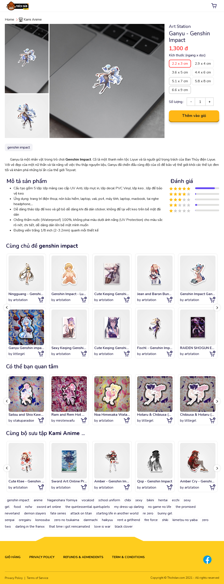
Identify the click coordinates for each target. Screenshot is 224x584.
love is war (102, 526)
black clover (124, 526)
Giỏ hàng (13, 557)
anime (38, 500)
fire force (151, 520)
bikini (150, 500)
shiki (165, 520)
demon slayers (35, 513)
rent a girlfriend (128, 520)
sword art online (49, 507)
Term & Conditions (128, 557)
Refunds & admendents (83, 557)
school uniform (109, 500)
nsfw (28, 507)
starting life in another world (117, 513)
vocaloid (88, 500)
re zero (148, 513)
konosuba (42, 520)
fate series (58, 513)
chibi (127, 500)
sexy (138, 500)
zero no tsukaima (66, 520)
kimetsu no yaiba (185, 520)
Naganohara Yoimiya (62, 500)
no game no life (159, 507)
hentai (163, 500)
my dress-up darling (129, 507)
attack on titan (81, 513)
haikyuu (107, 520)
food (17, 507)
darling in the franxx (30, 526)
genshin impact (18, 500)
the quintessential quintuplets (87, 507)
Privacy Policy (41, 557)
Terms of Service (37, 578)
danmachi (91, 520)
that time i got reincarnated (69, 526)
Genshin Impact (78, 159)
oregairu (25, 520)
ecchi (175, 500)
